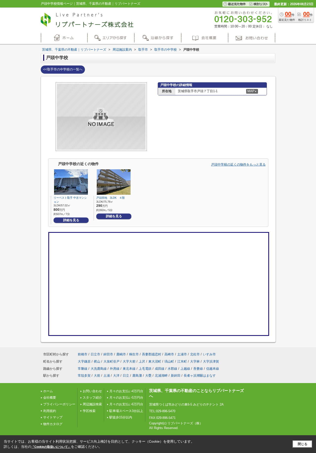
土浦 (106, 375)
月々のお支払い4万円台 (126, 391)
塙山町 (169, 361)
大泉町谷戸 (111, 361)
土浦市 (182, 354)
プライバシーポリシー (59, 404)
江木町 (182, 361)
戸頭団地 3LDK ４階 (110, 197)
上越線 (185, 368)
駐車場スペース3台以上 (126, 411)
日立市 (95, 354)
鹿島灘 (137, 375)
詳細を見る (71, 220)
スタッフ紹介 (92, 397)
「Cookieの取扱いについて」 (51, 447)
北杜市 (195, 354)
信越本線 (212, 368)
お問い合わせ (92, 391)
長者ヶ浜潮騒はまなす (200, 375)
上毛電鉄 (145, 368)
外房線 (114, 368)
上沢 (142, 361)
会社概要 (49, 397)
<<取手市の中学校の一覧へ (62, 69)
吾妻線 (198, 368)
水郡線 (172, 368)
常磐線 (82, 368)
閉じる (302, 444)
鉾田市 (108, 354)
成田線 (159, 368)
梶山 (97, 361)
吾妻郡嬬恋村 (151, 354)
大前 (97, 375)
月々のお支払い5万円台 (126, 397)
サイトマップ (52, 417)
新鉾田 (175, 375)
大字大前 (129, 361)
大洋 (116, 375)
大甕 (148, 375)
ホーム (48, 391)
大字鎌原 (84, 361)
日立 (126, 375)
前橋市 (82, 354)
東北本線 (129, 368)
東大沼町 (154, 361)
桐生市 (134, 354)
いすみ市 (209, 354)
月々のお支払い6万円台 (126, 404)
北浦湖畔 (161, 375)
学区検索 (89, 411)
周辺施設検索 (92, 404)
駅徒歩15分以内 (120, 417)
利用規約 (49, 411)
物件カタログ (52, 424)
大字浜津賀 (211, 361)
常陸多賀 (84, 375)
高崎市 (169, 354)
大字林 (195, 361)
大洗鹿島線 (99, 368)
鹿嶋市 (121, 354)
